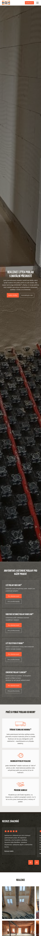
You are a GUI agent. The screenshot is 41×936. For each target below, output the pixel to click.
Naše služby (12, 295)
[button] (37, 2)
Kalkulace (29, 3)
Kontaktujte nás (27, 295)
